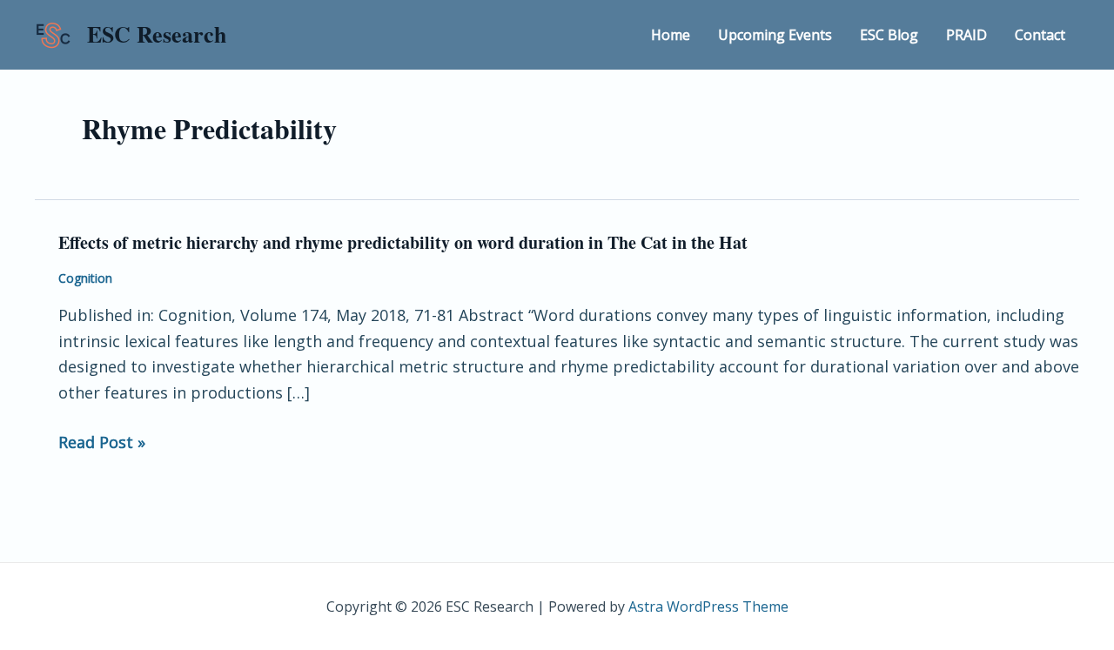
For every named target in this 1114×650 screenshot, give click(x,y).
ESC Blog (889, 34)
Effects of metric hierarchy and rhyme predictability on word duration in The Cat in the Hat (403, 242)
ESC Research (156, 33)
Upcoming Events (775, 34)
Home (670, 34)
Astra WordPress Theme (708, 606)
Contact (1040, 34)
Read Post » (101, 443)
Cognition (85, 278)
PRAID (966, 34)
